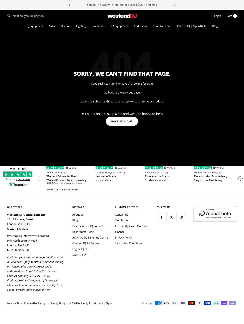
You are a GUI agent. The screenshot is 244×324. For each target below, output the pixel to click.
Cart (231, 16)
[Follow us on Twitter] (171, 217)
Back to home (122, 121)
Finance (120, 232)
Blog (215, 26)
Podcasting (140, 26)
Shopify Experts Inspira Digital (96, 303)
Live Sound (98, 26)
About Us (78, 214)
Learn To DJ (79, 254)
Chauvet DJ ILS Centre (85, 243)
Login (217, 16)
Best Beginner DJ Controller (89, 226)
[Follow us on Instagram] (181, 217)
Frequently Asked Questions (132, 226)
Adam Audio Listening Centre (90, 237)
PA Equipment (119, 26)
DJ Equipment (34, 26)
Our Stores (121, 220)
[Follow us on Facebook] (161, 217)
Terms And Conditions (128, 243)
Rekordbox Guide (83, 232)
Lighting (81, 26)
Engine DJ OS (80, 249)
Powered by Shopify (35, 303)
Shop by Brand (162, 26)
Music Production (59, 26)
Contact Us (121, 214)
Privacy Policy (123, 237)
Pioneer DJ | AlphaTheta (191, 26)
